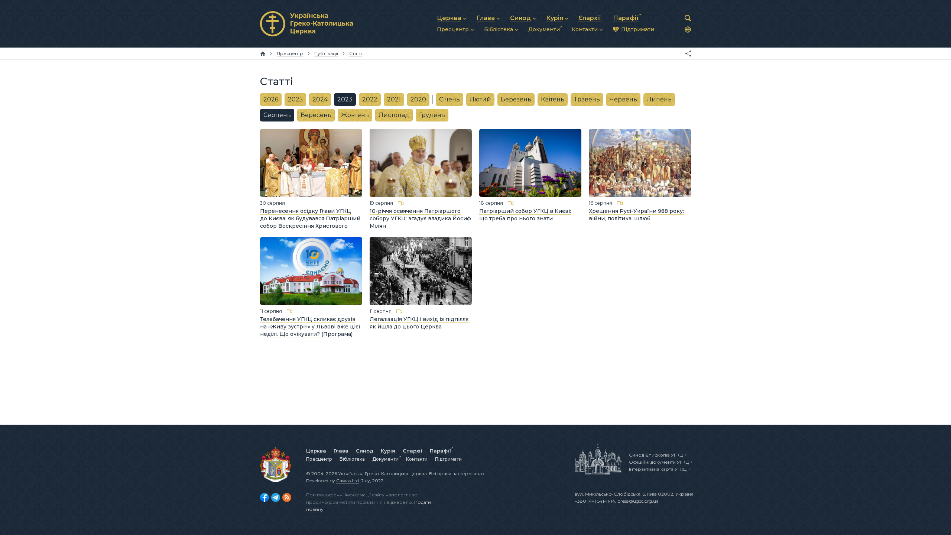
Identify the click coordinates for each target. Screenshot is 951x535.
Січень (449, 99)
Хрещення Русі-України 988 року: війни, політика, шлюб (636, 215)
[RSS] (286, 497)
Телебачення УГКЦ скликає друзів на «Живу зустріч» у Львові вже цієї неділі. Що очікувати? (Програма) (310, 326)
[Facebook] (264, 497)
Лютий (480, 99)
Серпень (277, 115)
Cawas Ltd (347, 480)
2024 (320, 99)
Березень (516, 99)
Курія (388, 451)
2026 (270, 99)
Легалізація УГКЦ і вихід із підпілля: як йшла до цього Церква (420, 323)
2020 (418, 99)
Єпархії (412, 451)
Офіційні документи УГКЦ (659, 462)
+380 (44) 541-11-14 (595, 501)
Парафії (440, 451)
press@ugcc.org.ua (638, 501)
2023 (345, 99)
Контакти (417, 459)
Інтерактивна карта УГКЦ (658, 469)
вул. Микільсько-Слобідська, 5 (610, 494)
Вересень (316, 115)
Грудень (432, 115)
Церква (316, 451)
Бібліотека (352, 459)
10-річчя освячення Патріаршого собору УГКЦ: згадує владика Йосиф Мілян (420, 218)
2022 (369, 99)
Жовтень (355, 115)
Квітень (552, 99)
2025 (295, 99)
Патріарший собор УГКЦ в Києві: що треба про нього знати (525, 215)
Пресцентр (319, 459)
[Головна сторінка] (263, 53)
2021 (394, 99)
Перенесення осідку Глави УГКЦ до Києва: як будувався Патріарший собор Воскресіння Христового (310, 218)
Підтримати (448, 459)
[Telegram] (275, 497)
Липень (659, 99)
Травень (587, 99)
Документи (385, 459)
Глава (341, 451)
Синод (364, 451)
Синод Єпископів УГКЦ (656, 455)
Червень (623, 99)
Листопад (394, 115)
